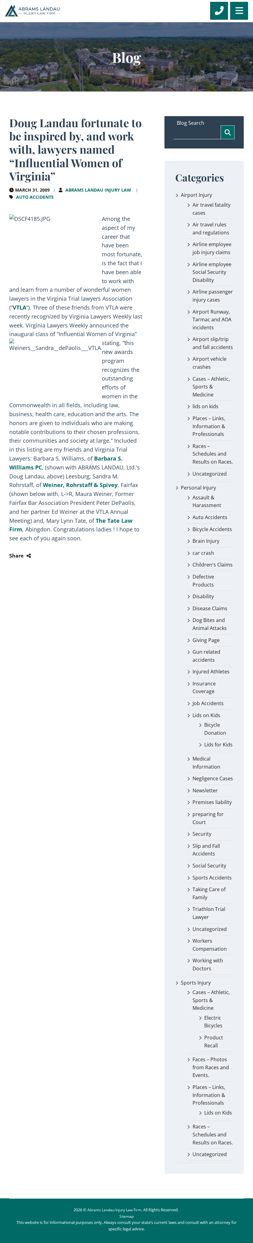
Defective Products (203, 580)
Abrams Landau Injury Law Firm (114, 1210)
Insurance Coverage (204, 687)
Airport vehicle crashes (209, 362)
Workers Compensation (210, 944)
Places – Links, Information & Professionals (209, 426)
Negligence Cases (213, 778)
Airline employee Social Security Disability (212, 272)
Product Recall (213, 1041)
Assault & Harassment (207, 501)
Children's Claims (213, 564)
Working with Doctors (208, 964)
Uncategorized (210, 473)
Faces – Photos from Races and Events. (211, 1067)
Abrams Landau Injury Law (98, 190)
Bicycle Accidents (212, 529)
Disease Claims (210, 608)
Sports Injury (196, 982)
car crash (203, 553)
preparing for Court (208, 818)
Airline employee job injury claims (212, 248)
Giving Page (206, 640)
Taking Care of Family (209, 893)
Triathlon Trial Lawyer (209, 913)
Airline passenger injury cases (213, 295)
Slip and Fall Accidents (206, 850)
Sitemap (126, 1216)
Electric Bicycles (213, 1021)
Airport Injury (196, 195)
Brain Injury (206, 541)
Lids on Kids (206, 715)
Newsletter (205, 790)
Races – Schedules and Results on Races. (213, 454)
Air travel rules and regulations (211, 228)
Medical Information (206, 762)
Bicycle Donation (215, 728)
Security (202, 834)
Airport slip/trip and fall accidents (213, 343)
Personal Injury (198, 487)
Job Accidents (208, 703)
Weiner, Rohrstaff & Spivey (80, 485)
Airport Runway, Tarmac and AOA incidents (212, 319)
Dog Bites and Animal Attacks (210, 624)
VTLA (19, 307)
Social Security (209, 865)
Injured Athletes (211, 671)
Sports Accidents (212, 877)
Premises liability (212, 802)
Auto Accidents (35, 197)
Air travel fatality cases (211, 208)
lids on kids (205, 406)
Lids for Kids (218, 744)
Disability (203, 596)
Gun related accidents (206, 655)
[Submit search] (227, 132)
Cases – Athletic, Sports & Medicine (211, 387)
